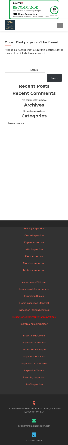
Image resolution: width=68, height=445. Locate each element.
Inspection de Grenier (34, 335)
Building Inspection (34, 228)
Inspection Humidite (34, 356)
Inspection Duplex (34, 295)
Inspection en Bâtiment (34, 281)
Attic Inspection (34, 249)
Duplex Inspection (34, 242)
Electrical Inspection (34, 263)
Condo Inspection (34, 235)
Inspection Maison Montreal (34, 309)
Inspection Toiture (34, 370)
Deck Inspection (34, 256)
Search (34, 69)
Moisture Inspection (34, 270)
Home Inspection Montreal (34, 302)
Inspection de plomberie (34, 363)
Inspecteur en (19, 316)
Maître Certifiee (46, 316)
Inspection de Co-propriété (34, 288)
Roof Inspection (34, 384)
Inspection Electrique (34, 349)
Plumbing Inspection (34, 377)
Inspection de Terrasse (34, 342)
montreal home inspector (34, 323)
